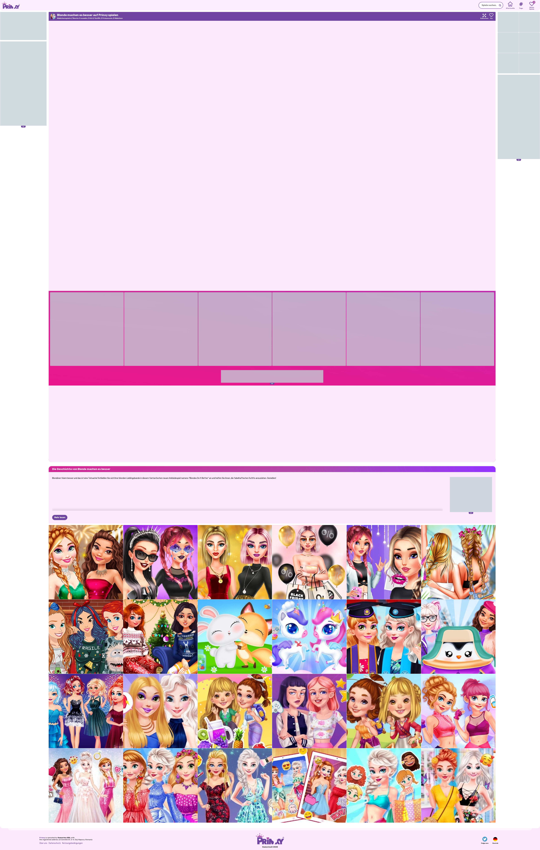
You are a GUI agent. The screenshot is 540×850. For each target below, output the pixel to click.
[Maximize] (484, 16)
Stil (91, 18)
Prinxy (42, 838)
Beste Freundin (80, 18)
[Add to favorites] (491, 16)
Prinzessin (107, 18)
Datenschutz (55, 843)
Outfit (97, 18)
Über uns (43, 843)
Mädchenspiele (64, 18)
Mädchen (118, 18)
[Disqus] (272, 423)
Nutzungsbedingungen (72, 843)
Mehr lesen (59, 517)
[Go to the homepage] (10, 5)
